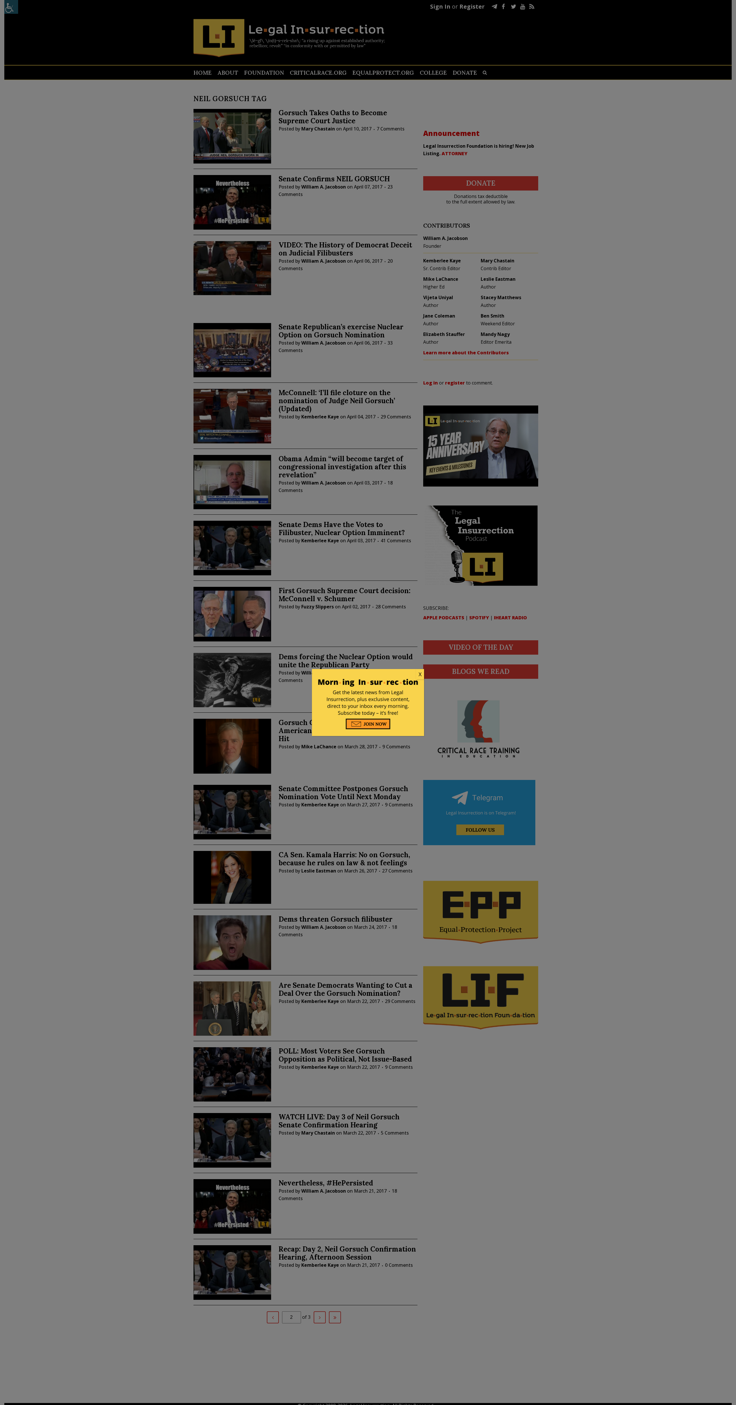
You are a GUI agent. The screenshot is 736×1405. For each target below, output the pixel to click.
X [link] (420, 674)
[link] (368, 674)
